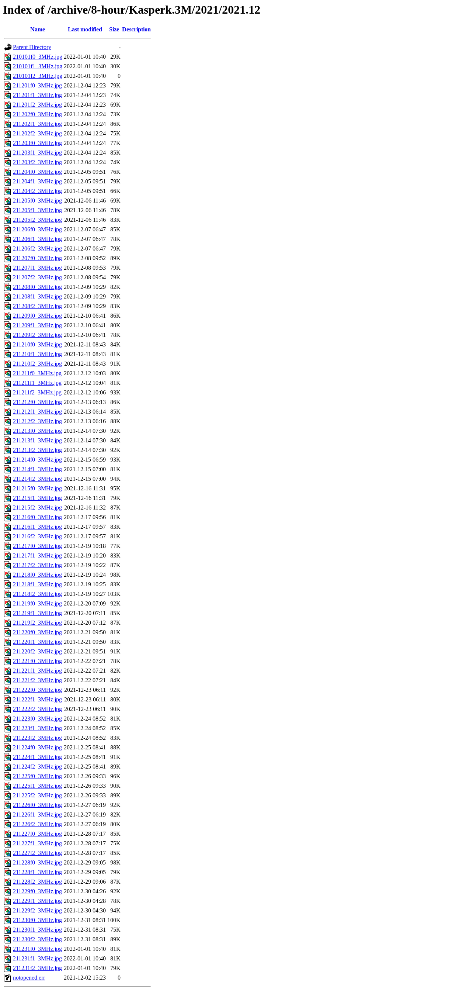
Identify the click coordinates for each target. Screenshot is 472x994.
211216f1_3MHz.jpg (37, 527)
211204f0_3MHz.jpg (37, 172)
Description (136, 29)
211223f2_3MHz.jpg (37, 738)
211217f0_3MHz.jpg (37, 546)
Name (37, 29)
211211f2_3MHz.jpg (37, 392)
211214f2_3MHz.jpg (37, 479)
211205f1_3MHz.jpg (37, 210)
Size (114, 29)
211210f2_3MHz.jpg (37, 363)
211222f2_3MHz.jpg (37, 709)
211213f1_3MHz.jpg (37, 440)
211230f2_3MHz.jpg (37, 939)
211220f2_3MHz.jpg (37, 651)
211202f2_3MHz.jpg (37, 133)
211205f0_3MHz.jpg (37, 200)
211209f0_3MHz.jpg (37, 316)
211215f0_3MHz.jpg (37, 488)
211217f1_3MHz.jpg (37, 555)
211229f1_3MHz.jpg (37, 901)
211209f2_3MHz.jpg (37, 335)
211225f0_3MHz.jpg (37, 776)
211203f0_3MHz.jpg (37, 143)
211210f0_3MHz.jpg (37, 344)
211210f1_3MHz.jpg (37, 354)
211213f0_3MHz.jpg (37, 431)
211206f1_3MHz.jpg (37, 239)
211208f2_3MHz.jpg (37, 306)
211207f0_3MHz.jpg (37, 258)
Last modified (85, 29)
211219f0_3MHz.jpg (37, 603)
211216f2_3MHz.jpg (37, 536)
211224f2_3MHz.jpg (37, 766)
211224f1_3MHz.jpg (37, 757)
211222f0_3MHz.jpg (37, 690)
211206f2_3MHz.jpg (37, 248)
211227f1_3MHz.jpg (37, 843)
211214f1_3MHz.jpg (37, 469)
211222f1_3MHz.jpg (37, 699)
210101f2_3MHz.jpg (37, 76)
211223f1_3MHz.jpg (37, 728)
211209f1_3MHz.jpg (37, 325)
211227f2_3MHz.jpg (37, 853)
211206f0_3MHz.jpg (37, 229)
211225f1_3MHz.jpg (37, 786)
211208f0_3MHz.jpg (37, 287)
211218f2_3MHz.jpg (37, 594)
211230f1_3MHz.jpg (37, 929)
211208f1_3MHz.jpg (37, 296)
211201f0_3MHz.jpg (37, 85)
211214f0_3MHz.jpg (37, 459)
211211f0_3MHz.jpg (37, 373)
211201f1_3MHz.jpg (37, 95)
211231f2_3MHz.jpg (37, 968)
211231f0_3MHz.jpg (37, 949)
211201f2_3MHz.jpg (37, 104)
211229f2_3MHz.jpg (37, 910)
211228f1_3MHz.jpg (37, 872)
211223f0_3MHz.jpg (37, 718)
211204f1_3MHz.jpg (37, 181)
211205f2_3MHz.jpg (37, 220)
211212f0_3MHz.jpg (37, 402)
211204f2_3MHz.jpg (37, 191)
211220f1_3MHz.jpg (37, 642)
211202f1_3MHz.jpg (37, 124)
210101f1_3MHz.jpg (37, 66)
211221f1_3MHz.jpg (37, 670)
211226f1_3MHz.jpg (37, 814)
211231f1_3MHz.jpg (37, 958)
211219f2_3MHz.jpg (37, 622)
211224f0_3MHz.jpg (37, 747)
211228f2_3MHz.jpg (37, 882)
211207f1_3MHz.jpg (37, 268)
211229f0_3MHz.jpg (37, 891)
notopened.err (29, 977)
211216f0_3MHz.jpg (37, 517)
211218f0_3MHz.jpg (37, 575)
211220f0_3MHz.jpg (37, 632)
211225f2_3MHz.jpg (37, 795)
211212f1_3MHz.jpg (37, 411)
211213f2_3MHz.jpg (37, 450)
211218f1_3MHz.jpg (37, 584)
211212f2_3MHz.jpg (37, 421)
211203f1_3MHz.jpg (37, 152)
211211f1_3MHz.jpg (37, 383)
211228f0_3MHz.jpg (37, 862)
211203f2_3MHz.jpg (37, 162)
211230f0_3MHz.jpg (37, 920)
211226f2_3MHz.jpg (37, 824)
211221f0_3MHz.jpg (37, 661)
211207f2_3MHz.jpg (37, 277)
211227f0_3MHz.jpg (37, 834)
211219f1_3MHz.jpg (37, 613)
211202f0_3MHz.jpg (37, 114)
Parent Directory (32, 47)
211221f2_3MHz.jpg (37, 680)
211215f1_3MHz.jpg (37, 498)
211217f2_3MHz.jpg (37, 565)
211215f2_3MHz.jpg (37, 507)
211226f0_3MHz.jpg (37, 805)
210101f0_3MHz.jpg (37, 57)
